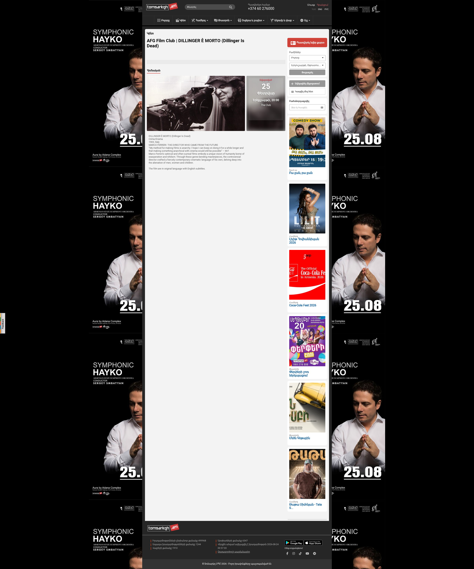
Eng (320, 9)
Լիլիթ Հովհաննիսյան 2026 (304, 240)
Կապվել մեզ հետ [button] (304, 91)
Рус (327, 9)
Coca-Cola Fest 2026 (302, 305)
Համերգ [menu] (201, 20)
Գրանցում (322, 5)
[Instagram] (293, 553)
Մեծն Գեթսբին (299, 438)
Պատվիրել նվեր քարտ (310, 42)
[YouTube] (307, 553)
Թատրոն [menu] (224, 20)
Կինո (183, 20)
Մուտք (311, 5)
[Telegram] (314, 553)
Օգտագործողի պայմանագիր (234, 552)
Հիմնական (153, 70)
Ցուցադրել (307, 72)
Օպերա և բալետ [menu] (252, 20)
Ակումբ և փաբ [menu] (283, 20)
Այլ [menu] (306, 20)
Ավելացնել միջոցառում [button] (307, 83)
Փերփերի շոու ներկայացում (299, 373)
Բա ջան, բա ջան (301, 173)
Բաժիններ (295, 52)
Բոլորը (165, 20)
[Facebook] (287, 553)
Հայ (314, 9)
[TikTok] (300, 553)
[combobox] (307, 58)
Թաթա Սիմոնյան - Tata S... (305, 506)
